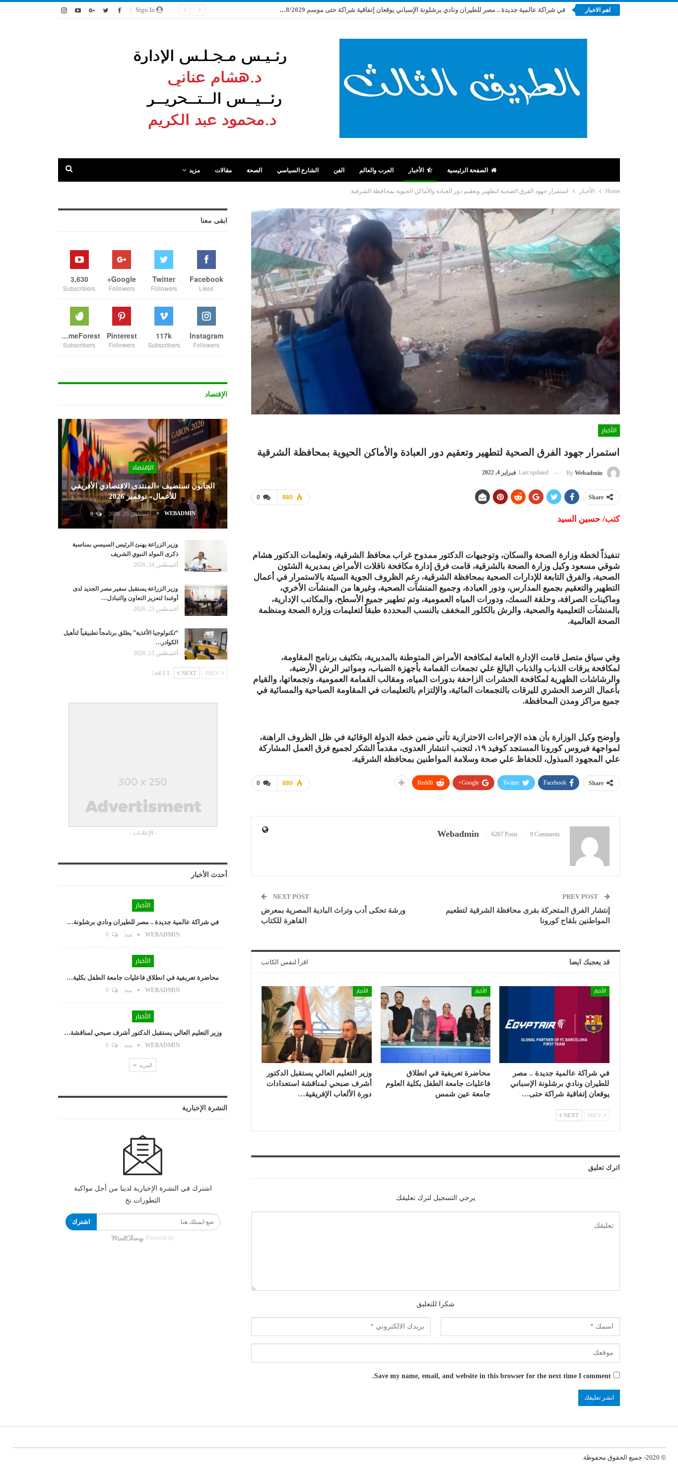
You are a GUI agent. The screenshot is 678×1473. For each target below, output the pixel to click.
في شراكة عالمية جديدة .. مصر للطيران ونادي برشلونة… (143, 922)
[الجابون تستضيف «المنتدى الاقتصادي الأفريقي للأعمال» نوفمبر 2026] (142, 474)
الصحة (254, 170)
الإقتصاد (142, 467)
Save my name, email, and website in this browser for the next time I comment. (491, 1376)
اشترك (81, 1221)
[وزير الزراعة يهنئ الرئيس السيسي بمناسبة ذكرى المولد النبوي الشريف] (206, 556)
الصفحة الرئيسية (467, 170)
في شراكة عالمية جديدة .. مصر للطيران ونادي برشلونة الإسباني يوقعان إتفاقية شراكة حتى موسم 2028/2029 (420, 9)
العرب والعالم (376, 170)
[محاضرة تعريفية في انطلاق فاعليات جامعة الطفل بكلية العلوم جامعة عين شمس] (436, 1024)
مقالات (223, 170)
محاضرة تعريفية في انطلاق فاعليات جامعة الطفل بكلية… (143, 977)
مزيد (194, 170)
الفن (339, 170)
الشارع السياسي (298, 170)
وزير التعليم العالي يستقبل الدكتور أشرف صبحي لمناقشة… (143, 1032)
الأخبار (416, 170)
